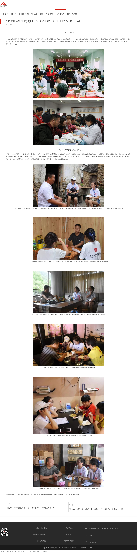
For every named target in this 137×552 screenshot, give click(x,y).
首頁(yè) (6, 14)
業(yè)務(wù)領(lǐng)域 (27, 15)
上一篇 (8, 503)
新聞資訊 (60, 14)
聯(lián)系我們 (72, 14)
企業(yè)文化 (38, 14)
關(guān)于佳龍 (16, 14)
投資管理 (49, 14)
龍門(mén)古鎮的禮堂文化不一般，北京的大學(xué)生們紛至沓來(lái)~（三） (96, 509)
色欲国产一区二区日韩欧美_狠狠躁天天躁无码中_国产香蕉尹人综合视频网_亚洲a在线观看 (24, 551)
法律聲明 (83, 548)
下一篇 (71, 505)
